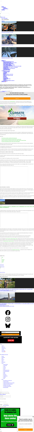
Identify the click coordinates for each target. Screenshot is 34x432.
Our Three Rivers (6, 69)
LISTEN (3, 349)
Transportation (6, 78)
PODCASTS (3, 350)
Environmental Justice (8, 74)
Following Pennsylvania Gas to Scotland (12, 66)
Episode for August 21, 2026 (7, 32)
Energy (4, 73)
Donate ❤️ (4, 81)
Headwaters (6, 67)
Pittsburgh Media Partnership (4, 290)
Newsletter (3, 357)
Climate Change (6, 71)
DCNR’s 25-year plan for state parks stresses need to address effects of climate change (14, 140)
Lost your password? (6, 405)
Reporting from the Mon (8, 61)
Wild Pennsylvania (7, 64)
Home (2, 358)
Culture (5, 72)
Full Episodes (5, 18)
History (5, 76)
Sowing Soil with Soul (8, 63)
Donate (3, 356)
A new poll (1, 105)
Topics (3, 70)
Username (1, 395)
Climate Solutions (12, 101)
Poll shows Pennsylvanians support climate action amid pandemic (11, 141)
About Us (3, 359)
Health (4, 372)
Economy (4, 367)
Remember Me (6, 404)
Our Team (5, 8)
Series (2, 379)
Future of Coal (6, 70)
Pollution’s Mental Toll (8, 63)
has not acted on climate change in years (11, 238)
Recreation (5, 78)
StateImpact (2, 264)
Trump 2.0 (5, 79)
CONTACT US (4, 348)
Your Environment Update (8, 80)
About (4, 7)
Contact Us (5, 8)
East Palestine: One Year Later (9, 62)
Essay (4, 74)
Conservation (5, 365)
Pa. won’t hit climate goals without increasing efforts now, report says (11, 139)
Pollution (5, 77)
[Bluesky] (8, 328)
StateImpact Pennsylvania (15, 249)
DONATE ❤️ (3, 351)
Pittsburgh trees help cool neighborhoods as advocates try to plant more (16, 289)
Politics (4, 373)
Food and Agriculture (8, 75)
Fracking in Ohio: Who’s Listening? (10, 67)
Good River (5, 66)
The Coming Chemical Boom (7, 386)
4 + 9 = (2, 401)
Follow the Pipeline (7, 65)
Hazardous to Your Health (9, 68)
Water (4, 378)
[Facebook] (8, 315)
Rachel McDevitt (2, 305)
